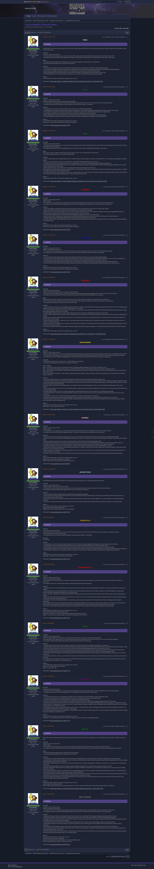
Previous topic (118, 28)
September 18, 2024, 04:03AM (49, 277)
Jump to (108, 856)
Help (132, 865)
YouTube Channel (53, 16)
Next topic (126, 28)
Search (34, 16)
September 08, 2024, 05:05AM (49, 86)
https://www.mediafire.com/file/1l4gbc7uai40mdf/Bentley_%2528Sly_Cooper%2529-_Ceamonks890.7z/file (76, 788)
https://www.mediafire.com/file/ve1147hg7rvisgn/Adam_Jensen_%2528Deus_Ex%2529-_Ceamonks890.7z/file (77, 409)
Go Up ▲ (144, 865)
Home (28, 16)
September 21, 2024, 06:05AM (49, 339)
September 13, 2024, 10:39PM (49, 186)
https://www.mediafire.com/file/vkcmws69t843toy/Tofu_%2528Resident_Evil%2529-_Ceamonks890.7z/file (76, 81)
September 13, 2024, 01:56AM (49, 130)
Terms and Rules (137, 865)
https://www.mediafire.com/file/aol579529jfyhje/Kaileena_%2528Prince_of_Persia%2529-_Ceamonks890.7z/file (78, 334)
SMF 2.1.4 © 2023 (11, 866)
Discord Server (42, 16)
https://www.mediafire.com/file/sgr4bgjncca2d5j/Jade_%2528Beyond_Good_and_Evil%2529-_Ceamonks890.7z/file (78, 181)
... (37, 32)
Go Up (26, 849)
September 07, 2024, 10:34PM (49, 36)
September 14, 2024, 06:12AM (49, 235)
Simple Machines (19, 866)
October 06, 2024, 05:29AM (48, 623)
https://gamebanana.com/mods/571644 (60, 272)
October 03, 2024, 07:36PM (48, 517)
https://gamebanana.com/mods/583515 (60, 463)
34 (38, 32)
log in (42, 1)
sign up (47, 1)
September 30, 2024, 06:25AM (49, 469)
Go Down (27, 32)
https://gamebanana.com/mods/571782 (60, 618)
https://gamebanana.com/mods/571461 (60, 844)
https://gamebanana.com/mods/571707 (60, 720)
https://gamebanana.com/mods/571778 (60, 670)
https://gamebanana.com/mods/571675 (60, 512)
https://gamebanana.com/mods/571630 (60, 125)
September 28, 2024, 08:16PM (49, 414)
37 (44, 32)
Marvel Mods (30, 8)
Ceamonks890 (33, 47)
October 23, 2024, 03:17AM (48, 794)
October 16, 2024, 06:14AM (48, 726)
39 (48, 32)
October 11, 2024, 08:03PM (48, 676)
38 (46, 32)
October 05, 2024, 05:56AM (48, 564)
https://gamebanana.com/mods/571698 (60, 229)
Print (127, 32)
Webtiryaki (15, 865)
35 (40, 32)
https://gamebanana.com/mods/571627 (60, 559)
